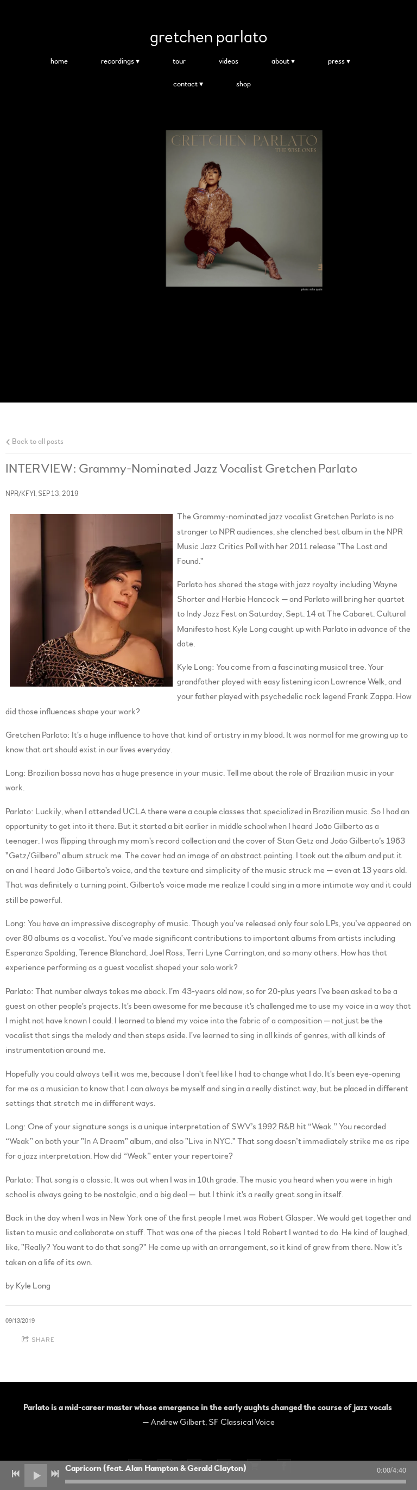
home (59, 61)
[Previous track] (16, 1474)
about (280, 61)
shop (243, 84)
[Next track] (55, 1474)
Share (43, 1339)
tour (179, 61)
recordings (117, 61)
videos (228, 61)
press (336, 61)
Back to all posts (37, 441)
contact (185, 84)
